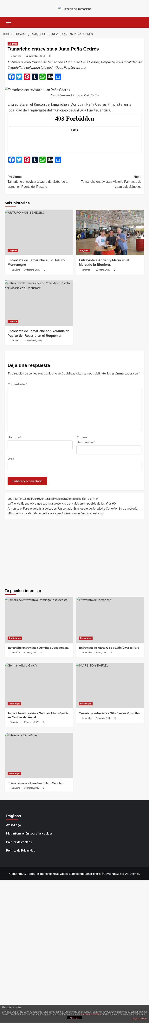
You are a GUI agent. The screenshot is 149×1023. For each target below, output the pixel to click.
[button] (8, 22)
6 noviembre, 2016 (35, 55)
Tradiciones (15, 638)
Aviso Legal (14, 825)
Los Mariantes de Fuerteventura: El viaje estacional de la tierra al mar (53, 498)
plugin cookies (139, 1018)
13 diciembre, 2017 (33, 340)
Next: (111, 181)
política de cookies (91, 1014)
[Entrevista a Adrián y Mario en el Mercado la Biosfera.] (110, 232)
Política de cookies (19, 842)
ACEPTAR (74, 1018)
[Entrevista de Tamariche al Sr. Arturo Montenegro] (39, 232)
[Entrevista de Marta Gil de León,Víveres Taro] (110, 620)
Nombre (15, 437)
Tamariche (15, 55)
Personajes (85, 638)
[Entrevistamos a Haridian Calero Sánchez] (39, 755)
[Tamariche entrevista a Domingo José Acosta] (39, 620)
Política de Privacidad (20, 850)
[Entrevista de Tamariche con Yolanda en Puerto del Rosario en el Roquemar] (39, 303)
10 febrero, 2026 (32, 270)
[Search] (140, 21)
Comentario (17, 384)
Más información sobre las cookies (29, 833)
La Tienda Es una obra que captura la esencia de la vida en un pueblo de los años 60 (62, 503)
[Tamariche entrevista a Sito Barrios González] (110, 685)
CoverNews (111, 873)
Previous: (38, 181)
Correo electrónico (85, 439)
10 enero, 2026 (103, 270)
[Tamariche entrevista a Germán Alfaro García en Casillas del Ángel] (39, 685)
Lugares (13, 44)
